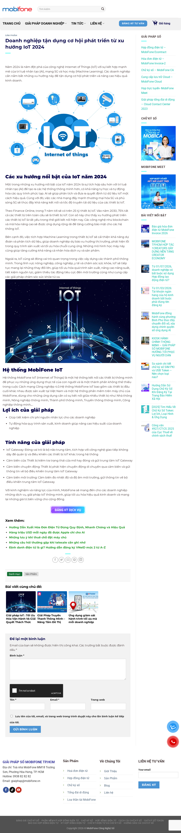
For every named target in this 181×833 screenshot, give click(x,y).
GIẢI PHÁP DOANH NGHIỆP (44, 23)
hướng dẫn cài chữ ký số (139, 823)
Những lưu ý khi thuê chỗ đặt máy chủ (37, 537)
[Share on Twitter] (62, 560)
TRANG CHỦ (12, 23)
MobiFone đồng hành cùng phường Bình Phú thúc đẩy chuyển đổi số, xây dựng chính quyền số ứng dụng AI (164, 322)
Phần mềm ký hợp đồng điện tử (60, 820)
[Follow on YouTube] (19, 790)
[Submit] (103, 9)
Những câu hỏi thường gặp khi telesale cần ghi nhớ (47, 542)
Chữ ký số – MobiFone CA (157, 70)
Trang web (98, 699)
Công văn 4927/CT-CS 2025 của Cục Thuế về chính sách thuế (163, 430)
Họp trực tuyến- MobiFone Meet (157, 91)
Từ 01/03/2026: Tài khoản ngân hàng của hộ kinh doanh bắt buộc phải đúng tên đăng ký (162, 297)
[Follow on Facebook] (6, 790)
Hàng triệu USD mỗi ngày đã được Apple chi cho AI (47, 532)
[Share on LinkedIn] (81, 560)
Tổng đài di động (78, 792)
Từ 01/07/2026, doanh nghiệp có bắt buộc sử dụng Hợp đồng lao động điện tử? (163, 273)
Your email (144, 769)
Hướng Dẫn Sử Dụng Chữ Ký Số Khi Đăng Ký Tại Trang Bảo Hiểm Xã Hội (162, 392)
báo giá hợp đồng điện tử (43, 823)
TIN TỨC (77, 23)
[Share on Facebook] (55, 560)
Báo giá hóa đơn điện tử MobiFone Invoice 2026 (163, 230)
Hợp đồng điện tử (78, 778)
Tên (13, 699)
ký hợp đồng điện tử (73, 823)
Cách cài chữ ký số (130, 820)
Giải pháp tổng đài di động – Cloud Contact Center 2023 (158, 104)
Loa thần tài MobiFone (81, 799)
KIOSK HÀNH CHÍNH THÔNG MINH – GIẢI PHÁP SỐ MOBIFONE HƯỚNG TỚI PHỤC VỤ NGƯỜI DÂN (163, 347)
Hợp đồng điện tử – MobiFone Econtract (153, 50)
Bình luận (17, 655)
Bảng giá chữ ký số (27, 820)
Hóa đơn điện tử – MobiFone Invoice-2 (153, 61)
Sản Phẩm (11, 35)
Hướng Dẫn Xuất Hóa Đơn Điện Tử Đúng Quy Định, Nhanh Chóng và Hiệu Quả (67, 527)
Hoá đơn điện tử (77, 771)
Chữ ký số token (154, 820)
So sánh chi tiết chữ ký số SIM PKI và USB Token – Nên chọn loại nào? (163, 370)
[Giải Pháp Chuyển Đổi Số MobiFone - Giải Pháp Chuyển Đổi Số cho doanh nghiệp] (17, 9)
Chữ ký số (73, 785)
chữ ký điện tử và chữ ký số (104, 823)
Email (54, 699)
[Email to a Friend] (68, 560)
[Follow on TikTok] (12, 790)
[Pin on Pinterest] (74, 560)
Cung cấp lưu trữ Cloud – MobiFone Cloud (157, 79)
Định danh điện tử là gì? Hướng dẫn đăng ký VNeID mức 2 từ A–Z (57, 547)
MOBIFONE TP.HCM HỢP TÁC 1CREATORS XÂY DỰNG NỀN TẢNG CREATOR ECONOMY (163, 250)
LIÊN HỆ (96, 23)
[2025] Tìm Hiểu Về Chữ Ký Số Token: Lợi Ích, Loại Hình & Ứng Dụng (164, 412)
